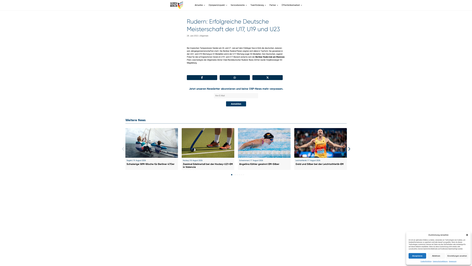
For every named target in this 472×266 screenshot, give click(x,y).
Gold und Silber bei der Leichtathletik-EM (319, 164)
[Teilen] (202, 77)
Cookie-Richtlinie (426, 261)
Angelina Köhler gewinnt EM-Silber (259, 164)
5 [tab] (239, 174)
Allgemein (204, 36)
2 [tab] (233, 174)
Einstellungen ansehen (457, 256)
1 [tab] (231, 174)
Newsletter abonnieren (211, 188)
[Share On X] (267, 77)
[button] (467, 235)
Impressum (453, 261)
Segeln (129, 160)
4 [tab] (237, 174)
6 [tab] (241, 174)
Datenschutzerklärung (440, 261)
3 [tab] (235, 174)
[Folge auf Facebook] (230, 193)
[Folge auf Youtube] (241, 193)
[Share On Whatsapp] (235, 77)
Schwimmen (244, 160)
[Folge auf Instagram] (236, 193)
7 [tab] (243, 174)
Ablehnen (436, 256)
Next (348, 149)
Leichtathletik (300, 160)
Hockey (186, 160)
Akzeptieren (417, 256)
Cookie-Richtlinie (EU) (271, 188)
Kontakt (194, 188)
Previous (123, 149)
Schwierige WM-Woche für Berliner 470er (150, 164)
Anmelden (236, 104)
